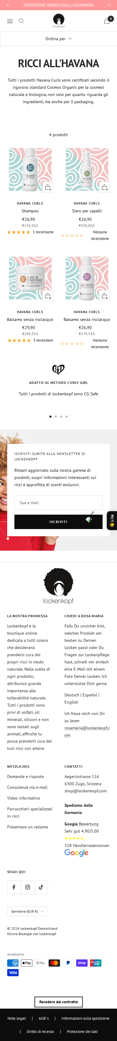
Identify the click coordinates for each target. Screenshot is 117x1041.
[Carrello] (107, 21)
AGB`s (44, 1018)
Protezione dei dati (82, 1031)
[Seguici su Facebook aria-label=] (14, 887)
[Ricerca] (21, 21)
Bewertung (81, 824)
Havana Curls (30, 203)
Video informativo (23, 798)
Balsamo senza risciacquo (30, 319)
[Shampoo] (30, 169)
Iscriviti (59, 521)
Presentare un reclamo (27, 827)
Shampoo (30, 211)
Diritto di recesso (40, 1031)
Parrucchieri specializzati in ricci (29, 812)
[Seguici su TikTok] (41, 887)
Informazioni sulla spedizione (86, 1018)
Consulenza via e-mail (27, 787)
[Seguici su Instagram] (27, 887)
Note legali (17, 1018)
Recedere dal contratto (58, 1001)
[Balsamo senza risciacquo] (30, 278)
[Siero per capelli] (86, 169)
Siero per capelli (87, 211)
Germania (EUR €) (24, 911)
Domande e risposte (25, 776)
